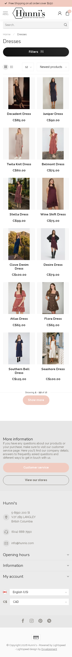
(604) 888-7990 (21, 531)
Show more (36, 400)
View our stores (36, 480)
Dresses (22, 34)
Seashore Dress (53, 369)
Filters (34, 51)
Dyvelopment (49, 649)
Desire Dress (53, 265)
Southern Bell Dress (19, 371)
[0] (67, 13)
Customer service (36, 467)
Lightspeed (59, 645)
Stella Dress (19, 214)
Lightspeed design (27, 649)
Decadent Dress (19, 114)
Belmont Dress (53, 164)
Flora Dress (53, 319)
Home (6, 34)
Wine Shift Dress (53, 214)
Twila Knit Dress (19, 164)
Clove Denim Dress (19, 266)
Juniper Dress (53, 114)
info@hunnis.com (22, 543)
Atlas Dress (19, 319)
